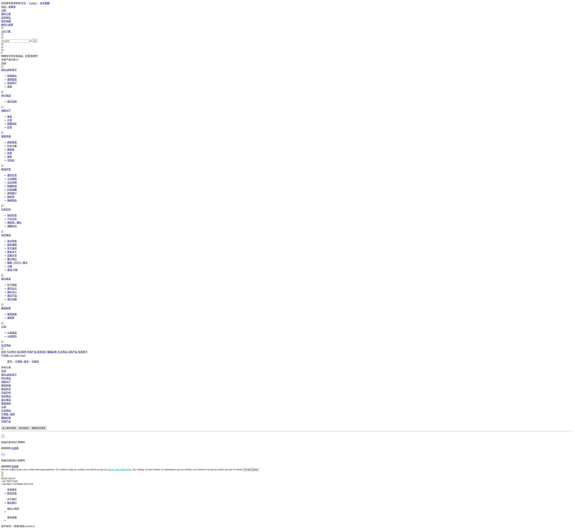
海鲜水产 (6, 110)
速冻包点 (12, 288)
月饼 (3, 63)
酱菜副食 (6, 308)
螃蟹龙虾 (12, 123)
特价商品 (6, 95)
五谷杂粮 (12, 182)
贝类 (9, 120)
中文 (23, 3)
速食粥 (10, 318)
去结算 (15, 448)
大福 (9, 266)
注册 (3, 10)
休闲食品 (6, 235)
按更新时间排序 (38, 428)
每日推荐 (21, 352)
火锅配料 (12, 336)
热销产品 (32, 352)
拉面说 (35, 361)
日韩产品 (72, 352)
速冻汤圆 (12, 299)
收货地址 (6, 17)
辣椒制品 (12, 200)
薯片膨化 (12, 259)
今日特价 (11, 352)
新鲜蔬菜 (12, 142)
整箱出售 (52, 352)
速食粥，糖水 (14, 222)
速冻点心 (12, 292)
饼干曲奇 (12, 248)
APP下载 (5, 31)
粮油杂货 (6, 169)
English (32, 3)
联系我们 (42, 352)
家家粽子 (12, 83)
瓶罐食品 (12, 186)
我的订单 (6, 14)
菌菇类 (10, 149)
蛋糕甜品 (12, 79)
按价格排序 (24, 428)
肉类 (9, 153)
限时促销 (12, 101)
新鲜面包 (12, 76)
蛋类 (9, 156)
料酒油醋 (12, 189)
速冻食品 (6, 279)
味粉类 (10, 197)
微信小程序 (7, 25)
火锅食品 (12, 333)
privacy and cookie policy (120, 469)
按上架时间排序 (9, 428)
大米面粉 (12, 179)
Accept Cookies (251, 470)
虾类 (9, 127)
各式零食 (12, 241)
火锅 (3, 327)
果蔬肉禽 (6, 136)
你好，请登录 (8, 7)
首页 (3, 352)
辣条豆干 (12, 252)
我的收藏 (6, 21)
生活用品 (6, 345)
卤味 (9, 86)
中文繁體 (44, 3)
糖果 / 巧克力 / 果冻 (17, 262)
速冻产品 (12, 295)
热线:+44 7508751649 (14, 355)
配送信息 (12, 493)
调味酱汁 (12, 193)
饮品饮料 (6, 209)
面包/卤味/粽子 (9, 70)
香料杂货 (12, 175)
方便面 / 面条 (22, 361)
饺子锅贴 (12, 285)
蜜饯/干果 (12, 270)
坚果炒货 (12, 255)
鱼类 (9, 116)
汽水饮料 (12, 219)
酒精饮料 (12, 226)
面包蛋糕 (12, 244)
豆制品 (10, 160)
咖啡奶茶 (12, 215)
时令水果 (12, 146)
